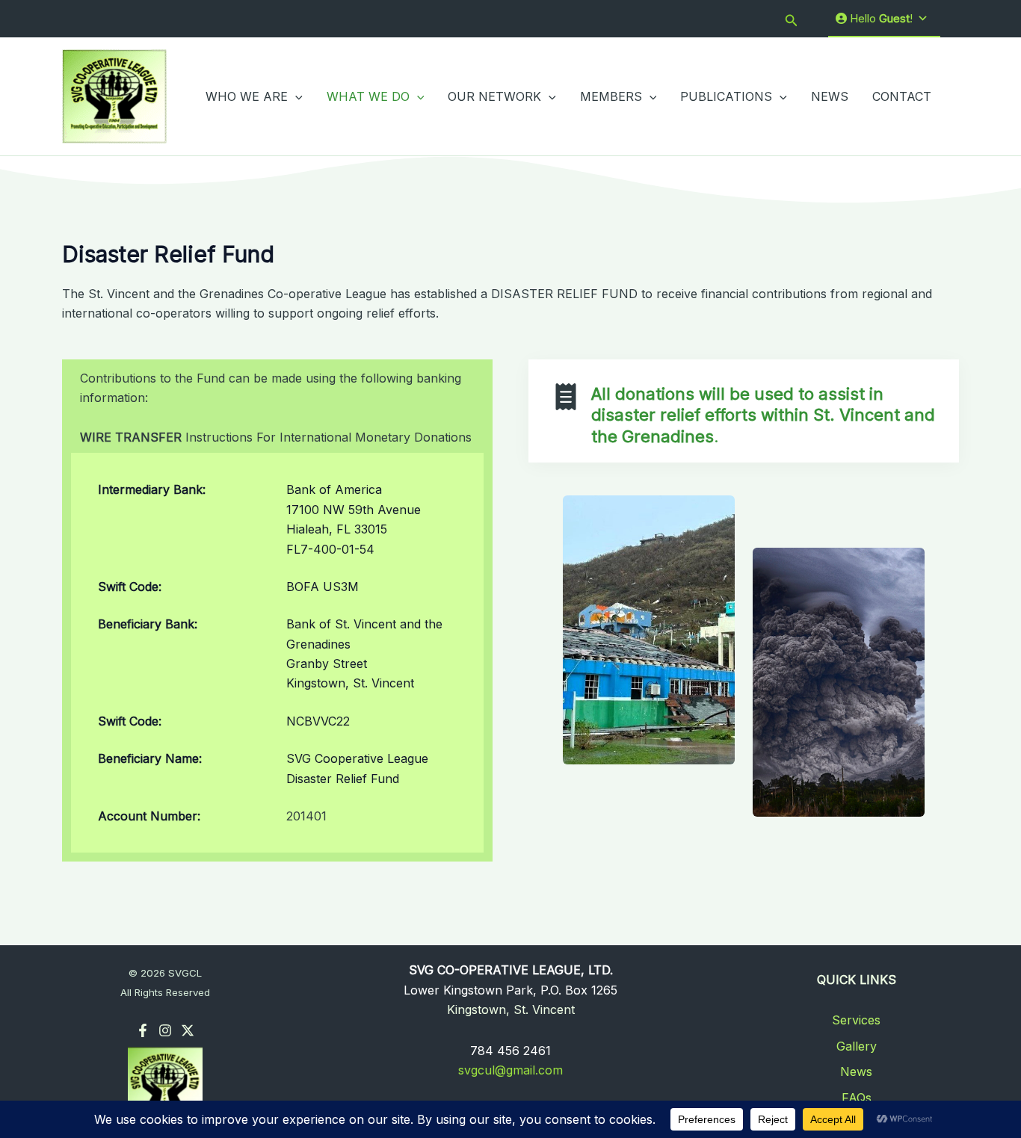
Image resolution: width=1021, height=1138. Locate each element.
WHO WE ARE (247, 96)
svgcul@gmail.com (510, 1070)
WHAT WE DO (368, 96)
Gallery (856, 1046)
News (856, 1071)
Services (856, 1019)
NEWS (829, 96)
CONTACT (901, 96)
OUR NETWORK (494, 96)
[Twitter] (187, 1030)
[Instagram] (165, 1030)
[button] (791, 19)
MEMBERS (611, 96)
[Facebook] (142, 1030)
